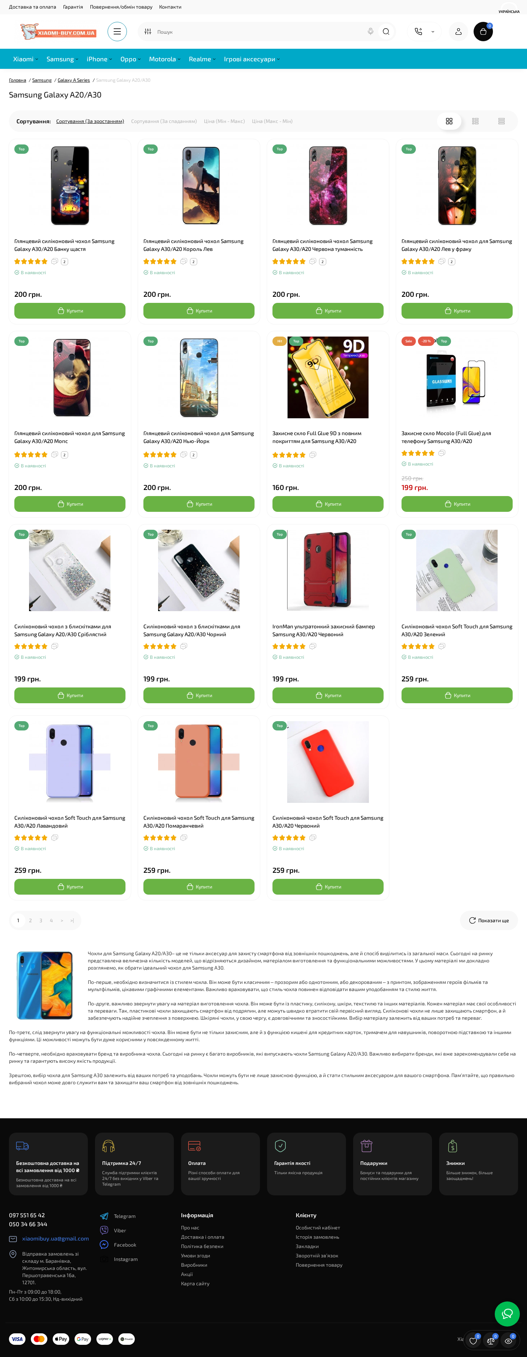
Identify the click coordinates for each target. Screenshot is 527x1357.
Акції (187, 1274)
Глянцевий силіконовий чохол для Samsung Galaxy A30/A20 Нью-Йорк (198, 437)
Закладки (307, 1246)
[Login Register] (458, 31)
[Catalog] (117, 31)
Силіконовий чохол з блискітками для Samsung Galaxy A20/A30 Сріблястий (62, 630)
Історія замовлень (317, 1237)
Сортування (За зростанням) (90, 121)
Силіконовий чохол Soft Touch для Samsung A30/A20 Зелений (457, 630)
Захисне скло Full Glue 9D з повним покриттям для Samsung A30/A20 (316, 437)
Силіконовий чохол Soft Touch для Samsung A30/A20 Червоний (327, 821)
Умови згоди (195, 1255)
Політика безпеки (202, 1246)
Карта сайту (195, 1283)
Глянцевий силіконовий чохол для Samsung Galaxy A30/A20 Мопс (69, 437)
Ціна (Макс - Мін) (272, 121)
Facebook (125, 1245)
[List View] (475, 121)
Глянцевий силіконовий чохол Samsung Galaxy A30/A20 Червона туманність (322, 245)
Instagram (126, 1259)
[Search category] (148, 31)
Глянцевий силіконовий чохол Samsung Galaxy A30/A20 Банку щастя (64, 245)
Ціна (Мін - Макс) (224, 121)
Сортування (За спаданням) (164, 121)
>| (72, 920)
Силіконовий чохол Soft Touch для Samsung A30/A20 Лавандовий (69, 821)
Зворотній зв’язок (317, 1255)
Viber (120, 1230)
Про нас (190, 1227)
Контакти (170, 7)
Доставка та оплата (32, 7)
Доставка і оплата (202, 1237)
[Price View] (501, 121)
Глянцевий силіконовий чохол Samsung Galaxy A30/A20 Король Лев (193, 245)
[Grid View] (449, 121)
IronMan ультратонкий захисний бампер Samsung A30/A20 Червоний (323, 630)
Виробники (194, 1265)
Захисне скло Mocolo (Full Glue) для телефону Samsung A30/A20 (446, 437)
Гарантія (73, 7)
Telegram (125, 1216)
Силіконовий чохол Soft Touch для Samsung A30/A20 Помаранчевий (198, 821)
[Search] (371, 31)
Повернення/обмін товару (121, 7)
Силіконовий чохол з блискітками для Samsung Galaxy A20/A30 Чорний (191, 630)
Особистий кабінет (318, 1227)
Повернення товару (319, 1265)
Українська (509, 11)
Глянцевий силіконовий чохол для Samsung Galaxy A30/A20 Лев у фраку (457, 245)
